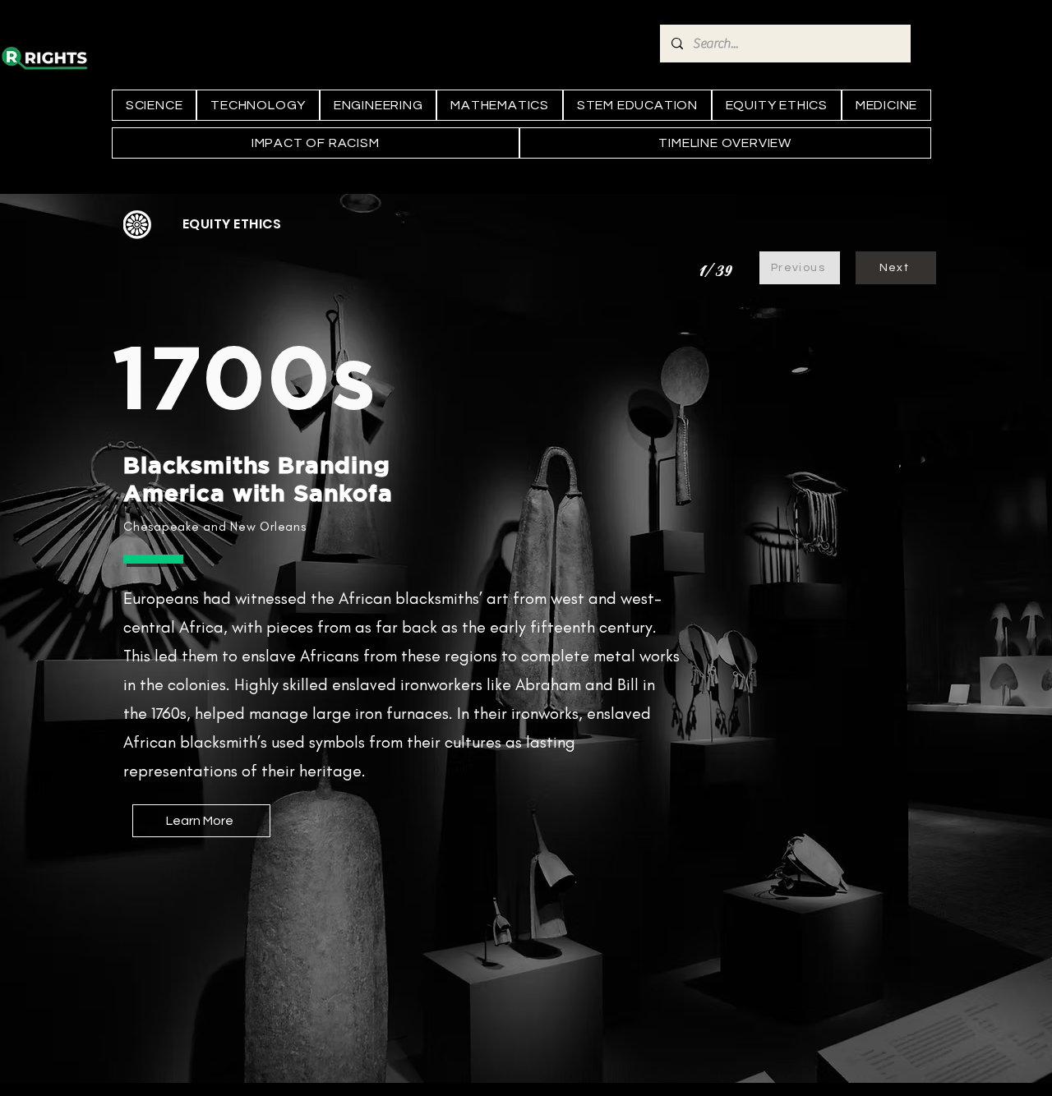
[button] (231, 224)
